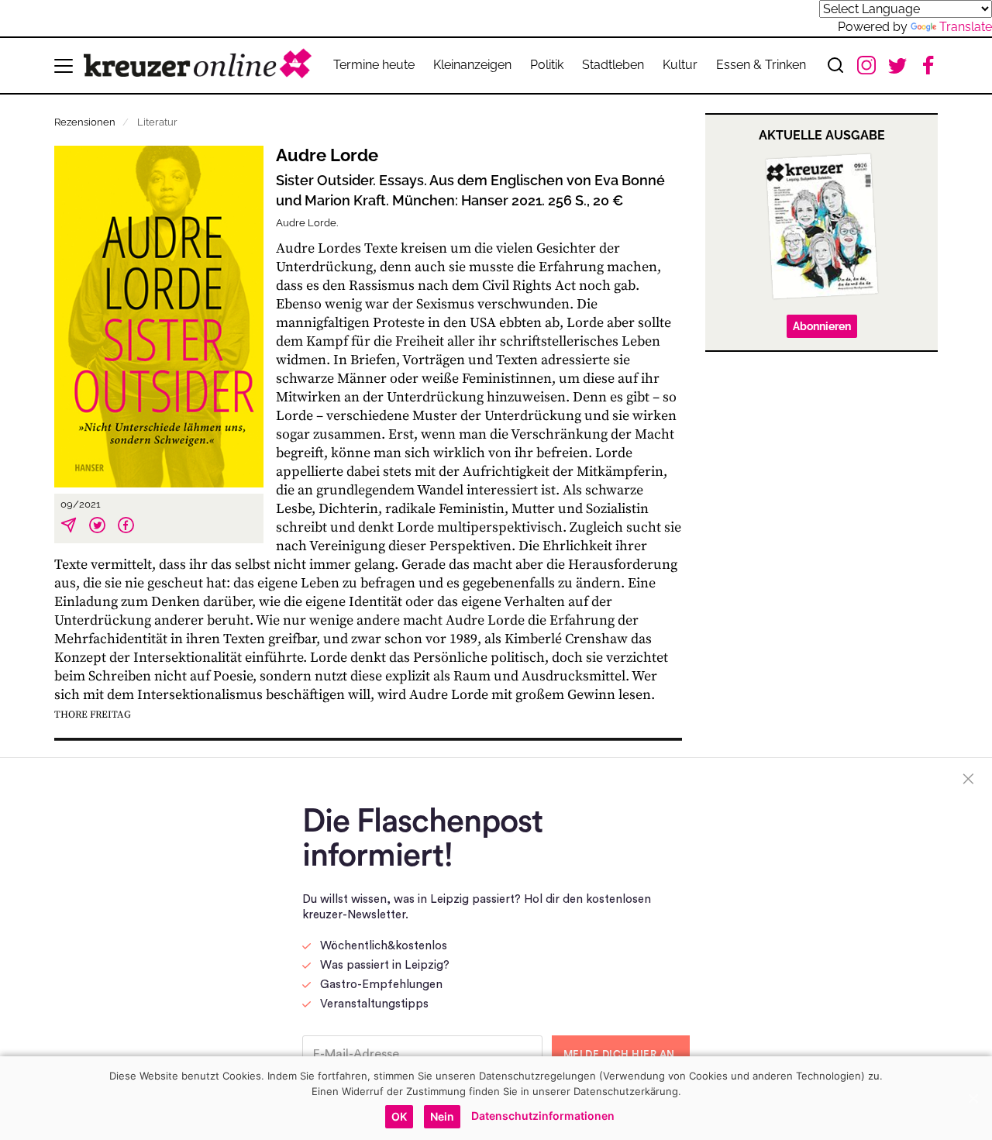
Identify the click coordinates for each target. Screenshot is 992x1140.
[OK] (972, 1098)
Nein (442, 1116)
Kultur (680, 64)
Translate (965, 26)
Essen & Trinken (761, 64)
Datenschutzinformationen (543, 1115)
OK (399, 1116)
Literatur (157, 122)
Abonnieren (822, 326)
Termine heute (374, 64)
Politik (546, 64)
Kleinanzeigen (472, 64)
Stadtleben (613, 64)
